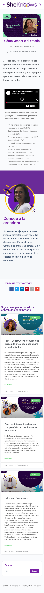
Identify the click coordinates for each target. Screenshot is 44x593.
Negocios (26, 46)
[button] (11, 289)
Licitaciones (25, 52)
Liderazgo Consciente (16, 498)
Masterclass (33, 52)
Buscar (8, 565)
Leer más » (8, 384)
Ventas (32, 46)
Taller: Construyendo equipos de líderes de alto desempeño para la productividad (22, 343)
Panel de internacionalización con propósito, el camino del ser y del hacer (21, 427)
